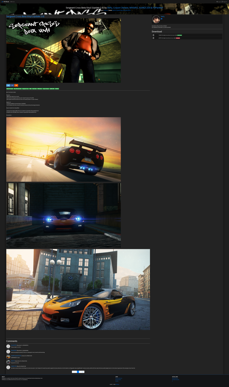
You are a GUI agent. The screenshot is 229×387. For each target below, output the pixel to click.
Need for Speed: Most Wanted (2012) (121, 10)
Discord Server (175, 378)
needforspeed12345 (16, 355)
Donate (116, 381)
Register (225, 1)
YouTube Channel (175, 379)
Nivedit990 (13, 345)
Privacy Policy (118, 379)
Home (13, 1)
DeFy (162, 16)
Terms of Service (118, 378)
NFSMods (6, 2)
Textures (106, 10)
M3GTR (13, 361)
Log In (219, 1)
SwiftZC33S (14, 366)
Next (83, 371)
